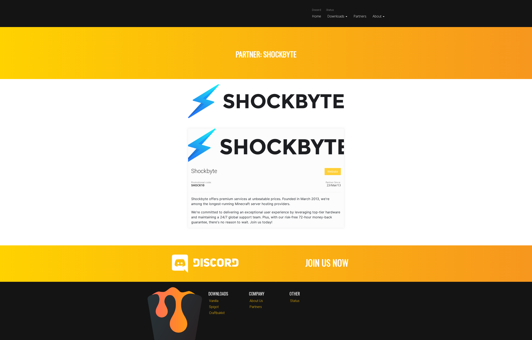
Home (316, 16)
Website (332, 171)
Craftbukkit (217, 313)
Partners (359, 16)
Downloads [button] (336, 16)
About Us (256, 301)
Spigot (214, 307)
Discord (316, 9)
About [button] (377, 16)
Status (330, 9)
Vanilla (213, 301)
